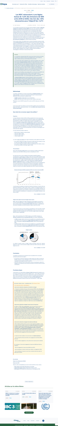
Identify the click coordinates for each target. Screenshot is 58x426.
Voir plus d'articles (29, 412)
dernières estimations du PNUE (31, 297)
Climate (15, 367)
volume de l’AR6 (22, 150)
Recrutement (32, 420)
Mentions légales (26, 425)
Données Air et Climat (23, 4)
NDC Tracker (16, 366)
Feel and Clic (41, 425)
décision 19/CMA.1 (18, 77)
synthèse (25, 83)
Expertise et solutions (41, 4)
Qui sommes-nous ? (15, 4)
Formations (37, 420)
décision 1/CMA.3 (30, 272)
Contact (24, 420)
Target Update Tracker (21, 367)
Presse (28, 420)
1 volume (20, 201)
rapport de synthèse (20, 139)
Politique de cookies (32, 425)
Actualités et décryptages (32, 4)
